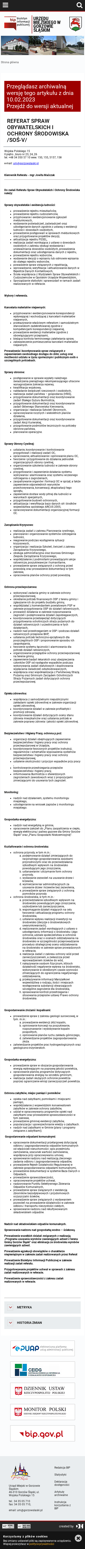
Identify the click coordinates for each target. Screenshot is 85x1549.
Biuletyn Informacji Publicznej (17, 24)
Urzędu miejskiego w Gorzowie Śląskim (47, 24)
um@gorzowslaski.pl (26, 163)
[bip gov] (42, 1433)
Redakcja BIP (62, 1467)
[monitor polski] (42, 1412)
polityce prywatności (41, 1544)
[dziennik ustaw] (42, 1391)
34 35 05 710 (22, 1501)
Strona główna (10, 62)
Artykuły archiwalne (61, 1493)
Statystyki (60, 1474)
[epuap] (42, 1348)
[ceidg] (42, 1369)
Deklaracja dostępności (61, 1483)
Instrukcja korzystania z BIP (62, 1505)
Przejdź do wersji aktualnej (40, 106)
